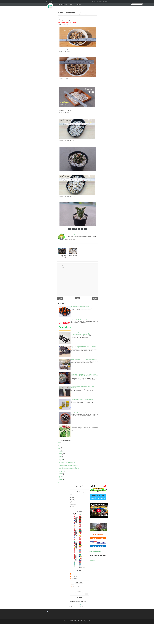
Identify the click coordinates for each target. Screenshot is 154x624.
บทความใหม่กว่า (60, 299)
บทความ (73, 584)
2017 (59, 482)
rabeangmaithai (74, 578)
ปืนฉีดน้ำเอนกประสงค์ (63, 471)
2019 (59, 448)
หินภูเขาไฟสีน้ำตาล (73, 501)
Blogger (87, 621)
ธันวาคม (60, 451)
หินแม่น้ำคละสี (71, 8)
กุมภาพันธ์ (61, 479)
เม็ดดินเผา (72, 508)
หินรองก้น (72, 502)
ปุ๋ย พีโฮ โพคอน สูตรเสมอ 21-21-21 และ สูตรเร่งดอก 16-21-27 (82, 399)
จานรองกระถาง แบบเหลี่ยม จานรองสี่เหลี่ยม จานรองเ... (69, 465)
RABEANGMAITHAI (95, 551)
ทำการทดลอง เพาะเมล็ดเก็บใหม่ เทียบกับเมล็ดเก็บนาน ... (69, 468)
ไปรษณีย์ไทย (92, 560)
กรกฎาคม (61, 459)
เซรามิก (71, 506)
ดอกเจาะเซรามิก (73, 495)
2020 (59, 447)
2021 (59, 445)
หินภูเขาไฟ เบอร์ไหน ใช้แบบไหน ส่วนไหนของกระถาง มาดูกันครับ (83, 412)
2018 (59, 450)
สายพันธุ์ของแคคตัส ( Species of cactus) (78, 426)
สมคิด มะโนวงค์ (74, 576)
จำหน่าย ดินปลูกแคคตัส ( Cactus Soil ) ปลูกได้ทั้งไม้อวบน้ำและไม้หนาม (84, 359)
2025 (59, 442)
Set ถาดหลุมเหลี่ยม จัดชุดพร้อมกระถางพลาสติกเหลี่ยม (81, 306)
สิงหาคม (60, 457)
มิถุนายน (60, 473)
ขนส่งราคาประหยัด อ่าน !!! (95, 562)
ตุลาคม (60, 454)
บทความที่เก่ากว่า (95, 299)
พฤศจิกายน (61, 453)
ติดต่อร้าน (71, 4)
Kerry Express (93, 557)
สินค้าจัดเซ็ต (79, 4)
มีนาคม (60, 477)
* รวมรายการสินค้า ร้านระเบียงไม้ (101, 1)
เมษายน (60, 476)
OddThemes (77, 621)
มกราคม (60, 480)
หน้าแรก (93, 1)
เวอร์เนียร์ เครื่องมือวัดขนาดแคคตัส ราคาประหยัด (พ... (69, 460)
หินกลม (62, 8)
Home (59, 4)
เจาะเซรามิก (72, 504)
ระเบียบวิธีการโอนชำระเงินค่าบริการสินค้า (79, 319)
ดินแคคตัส (72, 497)
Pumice (71, 494)
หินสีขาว (76, 8)
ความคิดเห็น (73, 586)
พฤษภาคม (61, 474)
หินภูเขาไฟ (72, 499)
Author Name (76, 235)
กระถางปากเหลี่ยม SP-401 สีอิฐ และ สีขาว (66, 463)
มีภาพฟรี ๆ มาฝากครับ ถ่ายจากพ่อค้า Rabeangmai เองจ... (69, 467)
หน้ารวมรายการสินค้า (64, 4)
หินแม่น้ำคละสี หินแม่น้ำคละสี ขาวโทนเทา (71, 13)
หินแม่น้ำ (66, 8)
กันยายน (60, 456)
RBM (72, 573)
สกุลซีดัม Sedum (62, 470)
